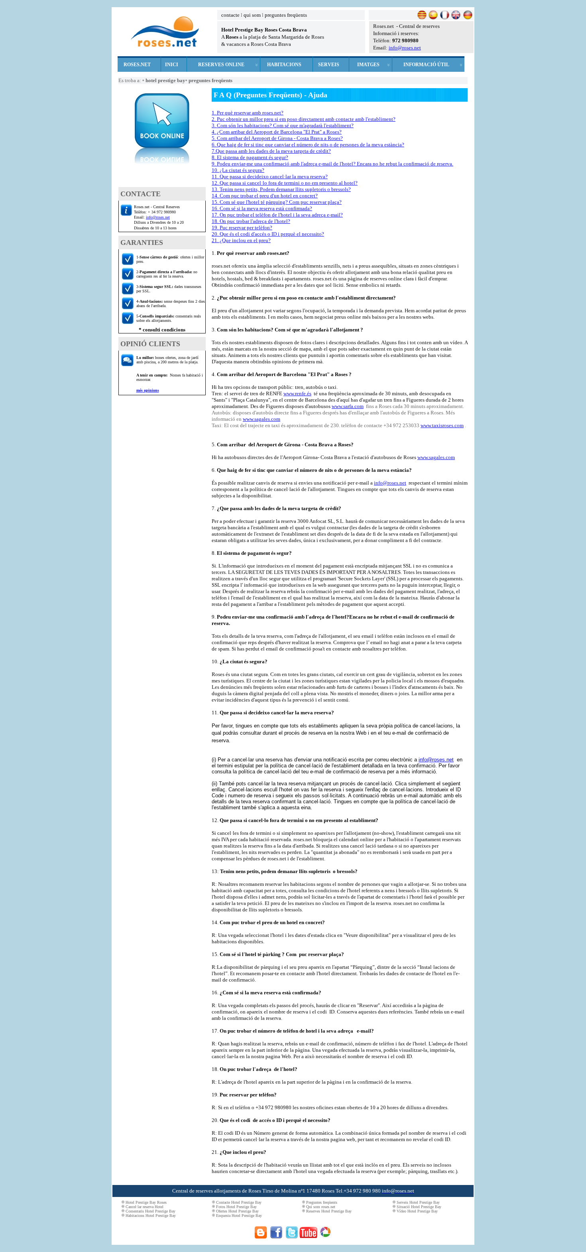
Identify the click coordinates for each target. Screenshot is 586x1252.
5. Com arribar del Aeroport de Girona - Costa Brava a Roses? (277, 138)
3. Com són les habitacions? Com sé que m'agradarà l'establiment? (283, 125)
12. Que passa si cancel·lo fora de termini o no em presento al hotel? (285, 183)
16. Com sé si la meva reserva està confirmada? (262, 208)
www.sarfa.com (348, 406)
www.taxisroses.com (442, 425)
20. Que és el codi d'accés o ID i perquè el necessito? (268, 234)
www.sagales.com (261, 419)
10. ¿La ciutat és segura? (238, 170)
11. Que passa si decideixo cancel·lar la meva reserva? (270, 176)
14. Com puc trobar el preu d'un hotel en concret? (265, 196)
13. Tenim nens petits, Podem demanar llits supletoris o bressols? (281, 189)
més (139, 390)
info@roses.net (405, 48)
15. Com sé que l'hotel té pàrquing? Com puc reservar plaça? (277, 202)
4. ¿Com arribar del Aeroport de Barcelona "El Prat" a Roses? (277, 132)
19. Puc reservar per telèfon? (242, 228)
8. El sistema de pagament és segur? (250, 157)
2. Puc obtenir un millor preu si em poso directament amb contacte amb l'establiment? (303, 119)
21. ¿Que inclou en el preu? (241, 240)
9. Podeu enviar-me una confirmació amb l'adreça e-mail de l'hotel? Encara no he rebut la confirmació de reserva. (332, 164)
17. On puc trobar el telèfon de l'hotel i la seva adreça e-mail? (277, 215)
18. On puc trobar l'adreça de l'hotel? (251, 221)
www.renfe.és (297, 393)
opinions (151, 390)
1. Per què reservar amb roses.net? (247, 113)
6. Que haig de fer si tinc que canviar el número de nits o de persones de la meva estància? (308, 145)
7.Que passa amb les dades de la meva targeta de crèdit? (271, 151)
